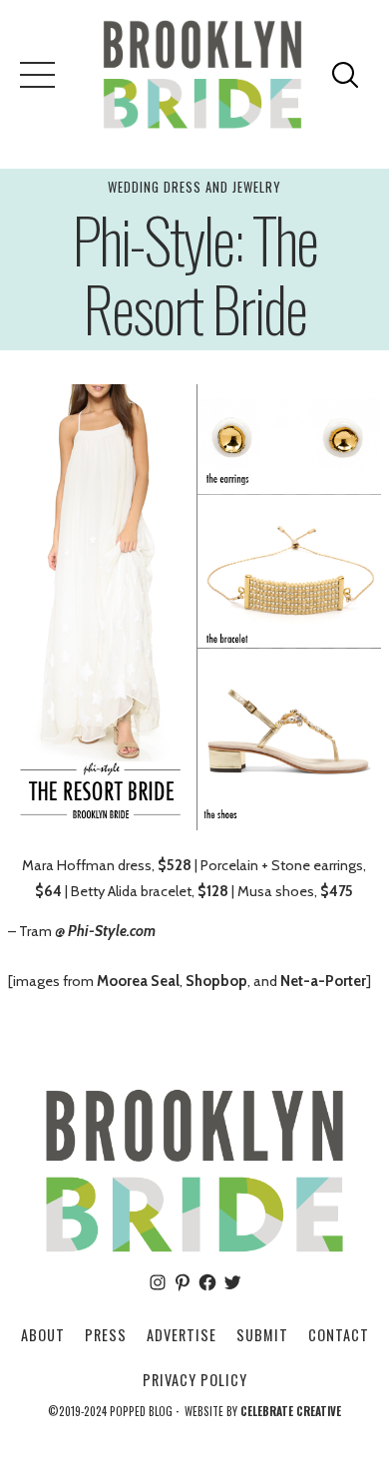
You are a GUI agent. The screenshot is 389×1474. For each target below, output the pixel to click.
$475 (336, 891)
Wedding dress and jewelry (194, 187)
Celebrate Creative (290, 1411)
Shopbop (216, 981)
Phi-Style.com (112, 931)
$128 (212, 891)
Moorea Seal (138, 981)
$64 (48, 891)
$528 (175, 865)
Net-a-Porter (323, 981)
